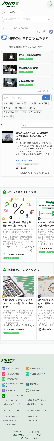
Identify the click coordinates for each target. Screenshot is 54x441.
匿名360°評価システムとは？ (37, 412)
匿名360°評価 (11, 390)
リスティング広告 (31, 164)
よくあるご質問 (9, 425)
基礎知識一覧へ (44, 91)
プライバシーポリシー (35, 435)
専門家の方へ (32, 417)
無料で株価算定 (12, 379)
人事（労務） (10, 112)
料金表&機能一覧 (10, 421)
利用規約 (21, 435)
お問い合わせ (32, 421)
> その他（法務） (27, 160)
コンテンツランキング (14, 396)
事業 (7, 107)
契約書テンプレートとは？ (12, 405)
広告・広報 (34, 112)
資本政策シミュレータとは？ (12, 412)
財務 (33, 103)
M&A (43, 103)
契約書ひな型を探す (37, 374)
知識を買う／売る (13, 374)
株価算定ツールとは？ (36, 404)
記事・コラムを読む (13, 369)
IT (23, 112)
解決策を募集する (36, 369)
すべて (8, 103)
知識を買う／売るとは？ (36, 400)
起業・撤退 (19, 107)
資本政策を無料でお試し (14, 385)
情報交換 (21, 103)
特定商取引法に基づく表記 (27, 438)
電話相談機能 (35, 390)
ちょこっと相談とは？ (12, 417)
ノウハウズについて (11, 400)
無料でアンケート (36, 384)
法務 (32, 107)
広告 (19, 164)
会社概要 (13, 435)
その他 (8, 116)
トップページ (6, 28)
